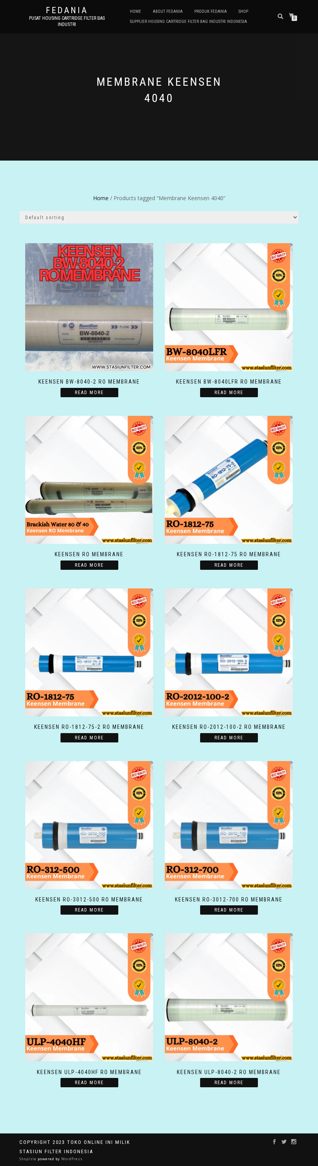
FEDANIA (67, 10)
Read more (89, 392)
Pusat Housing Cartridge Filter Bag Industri (67, 21)
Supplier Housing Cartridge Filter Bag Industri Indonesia (188, 21)
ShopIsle (28, 1158)
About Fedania (168, 11)
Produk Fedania (210, 11)
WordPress (71, 1158)
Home (135, 11)
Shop (243, 11)
